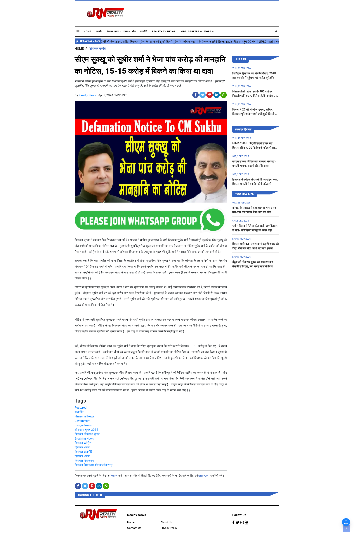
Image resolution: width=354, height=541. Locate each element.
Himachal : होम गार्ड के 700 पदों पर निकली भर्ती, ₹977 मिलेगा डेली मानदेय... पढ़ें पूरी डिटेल (255, 96)
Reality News (87, 95)
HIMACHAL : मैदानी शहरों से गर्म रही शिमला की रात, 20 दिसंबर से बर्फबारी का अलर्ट (253, 148)
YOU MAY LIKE (244, 194)
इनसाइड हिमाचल (243, 129)
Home (87, 31)
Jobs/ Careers (189, 31)
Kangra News (83, 425)
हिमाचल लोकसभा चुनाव (87, 434)
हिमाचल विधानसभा (84, 460)
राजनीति (143, 31)
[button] (78, 31)
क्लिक (113, 475)
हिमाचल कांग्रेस (83, 443)
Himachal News (85, 416)
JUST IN (240, 59)
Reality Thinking (163, 31)
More (207, 31)
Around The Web (89, 495)
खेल (134, 31)
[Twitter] (237, 522)
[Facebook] (233, 522)
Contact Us (134, 528)
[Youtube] (246, 522)
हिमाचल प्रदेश (113, 31)
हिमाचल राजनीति (84, 452)
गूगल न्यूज (203, 475)
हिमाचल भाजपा (82, 447)
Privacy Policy (169, 528)
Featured (80, 407)
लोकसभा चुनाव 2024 (86, 429)
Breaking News (84, 438)
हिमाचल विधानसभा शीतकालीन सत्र (93, 465)
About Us (166, 522)
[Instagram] (242, 522)
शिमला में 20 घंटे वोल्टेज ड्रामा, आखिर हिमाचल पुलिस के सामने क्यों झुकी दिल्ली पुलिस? (253, 114)
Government (83, 421)
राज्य (126, 31)
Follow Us (239, 515)
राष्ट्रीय (99, 31)
